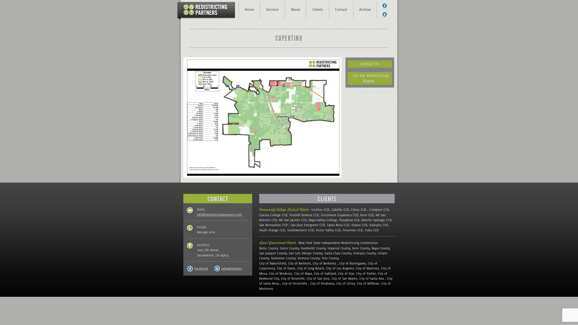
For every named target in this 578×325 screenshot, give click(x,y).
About (295, 9)
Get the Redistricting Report (371, 78)
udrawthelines (231, 269)
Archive (365, 9)
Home (249, 9)
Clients (317, 9)
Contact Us (370, 64)
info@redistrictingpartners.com (219, 215)
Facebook (201, 269)
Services (272, 9)
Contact (341, 9)
